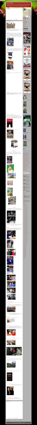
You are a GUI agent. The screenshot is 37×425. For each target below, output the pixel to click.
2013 (24, 251)
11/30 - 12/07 (25, 207)
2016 (24, 249)
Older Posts (20, 419)
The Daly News (14, 337)
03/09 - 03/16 (25, 236)
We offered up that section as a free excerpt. (17, 305)
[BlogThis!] (15, 397)
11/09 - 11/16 (25, 209)
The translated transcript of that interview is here (18, 224)
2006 (24, 256)
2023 (24, 244)
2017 (24, 248)
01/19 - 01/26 (25, 241)
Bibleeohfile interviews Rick (25, 153)
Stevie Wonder (7, 399)
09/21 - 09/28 (25, 214)
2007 (24, 255)
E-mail (23, 25)
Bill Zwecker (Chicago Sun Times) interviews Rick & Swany (26, 154)
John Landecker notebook (25, 159)
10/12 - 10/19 (25, 212)
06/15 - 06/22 (25, 224)
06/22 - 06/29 (25, 223)
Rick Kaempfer (10, 3)
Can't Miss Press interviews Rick (26, 156)
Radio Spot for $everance (25, 161)
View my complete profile (25, 14)
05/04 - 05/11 (25, 228)
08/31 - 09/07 (25, 216)
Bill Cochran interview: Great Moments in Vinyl (28, 195)
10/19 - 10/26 (25, 211)
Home (14, 419)
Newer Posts (7, 419)
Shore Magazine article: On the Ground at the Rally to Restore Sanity (27, 164)
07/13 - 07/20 (25, 221)
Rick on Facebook (24, 23)
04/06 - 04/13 (25, 231)
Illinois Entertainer (8, 9)
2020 (24, 246)
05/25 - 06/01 (25, 226)
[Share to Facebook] (16, 397)
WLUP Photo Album (25, 169)
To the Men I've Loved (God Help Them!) (10, 114)
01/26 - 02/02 (25, 240)
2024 (24, 243)
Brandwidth (7, 369)
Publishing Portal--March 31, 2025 (27, 233)
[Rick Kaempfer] (23, 149)
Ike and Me (18, 327)
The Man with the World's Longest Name (26, 166)
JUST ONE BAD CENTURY (25, 26)
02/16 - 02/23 (25, 238)
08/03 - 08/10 (25, 219)
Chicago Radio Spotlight (25, 27)
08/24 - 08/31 (25, 217)
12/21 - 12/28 (25, 205)
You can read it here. (17, 314)
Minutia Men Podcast (25, 21)
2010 (24, 253)
